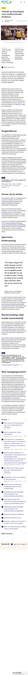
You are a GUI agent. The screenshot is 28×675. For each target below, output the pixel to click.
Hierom (3, 391)
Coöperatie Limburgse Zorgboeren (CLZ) (12, 201)
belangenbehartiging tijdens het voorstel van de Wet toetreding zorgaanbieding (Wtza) (13, 225)
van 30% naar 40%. (18, 102)
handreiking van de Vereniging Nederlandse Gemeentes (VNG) (14, 304)
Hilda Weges (12, 42)
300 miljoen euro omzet (20, 135)
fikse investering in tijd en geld (11, 329)
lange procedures (9, 339)
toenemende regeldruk (15, 251)
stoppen (14, 154)
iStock (17, 42)
